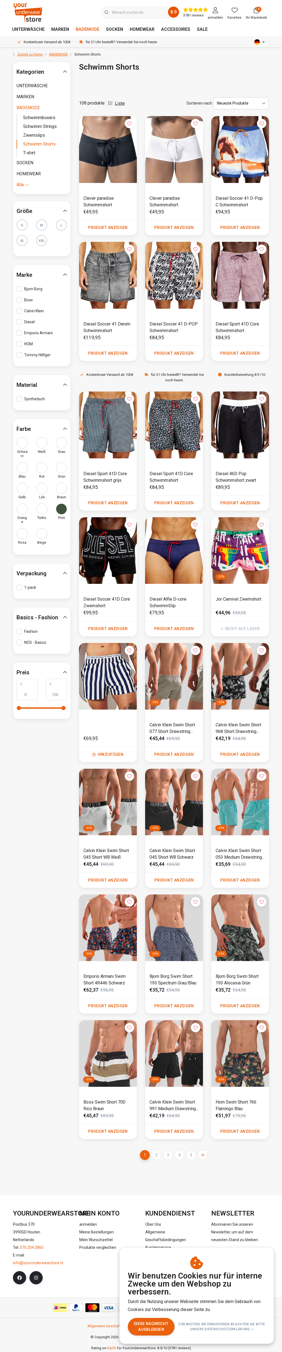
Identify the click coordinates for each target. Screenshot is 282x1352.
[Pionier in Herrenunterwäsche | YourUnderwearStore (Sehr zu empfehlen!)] (28, 12)
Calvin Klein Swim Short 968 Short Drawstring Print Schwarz (238, 728)
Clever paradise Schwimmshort (98, 201)
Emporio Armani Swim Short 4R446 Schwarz (104, 980)
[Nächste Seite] (203, 1155)
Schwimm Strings (40, 126)
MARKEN (60, 29)
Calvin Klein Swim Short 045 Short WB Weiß (106, 854)
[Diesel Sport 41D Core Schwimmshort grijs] (108, 425)
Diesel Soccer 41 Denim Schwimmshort (106, 327)
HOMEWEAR (142, 29)
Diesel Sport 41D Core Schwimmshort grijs (105, 477)
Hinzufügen (111, 754)
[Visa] (109, 1307)
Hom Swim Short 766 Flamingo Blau (236, 1105)
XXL (42, 241)
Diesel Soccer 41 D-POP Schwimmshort (174, 327)
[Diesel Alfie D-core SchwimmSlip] (174, 550)
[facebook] (19, 1277)
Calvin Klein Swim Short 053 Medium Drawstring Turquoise (239, 854)
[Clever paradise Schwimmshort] (108, 149)
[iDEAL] (60, 1307)
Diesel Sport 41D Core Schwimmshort (237, 327)
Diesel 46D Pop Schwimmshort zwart (236, 477)
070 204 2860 (32, 1247)
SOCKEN (114, 29)
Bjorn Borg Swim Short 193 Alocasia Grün (237, 980)
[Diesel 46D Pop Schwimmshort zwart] (240, 425)
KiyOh (111, 1348)
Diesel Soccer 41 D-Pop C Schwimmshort (239, 201)
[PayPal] (76, 1307)
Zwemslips (34, 135)
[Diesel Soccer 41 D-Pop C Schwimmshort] (240, 149)
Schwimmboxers (39, 117)
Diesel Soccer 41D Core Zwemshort (106, 602)
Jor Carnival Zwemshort (238, 599)
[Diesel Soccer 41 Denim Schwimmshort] (108, 275)
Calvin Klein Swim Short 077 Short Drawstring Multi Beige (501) (172, 728)
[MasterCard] (92, 1307)
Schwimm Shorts (39, 144)
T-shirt (29, 152)
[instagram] (36, 1277)
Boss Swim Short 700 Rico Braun (104, 1105)
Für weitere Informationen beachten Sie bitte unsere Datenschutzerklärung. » (222, 1326)
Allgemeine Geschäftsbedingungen (115, 1326)
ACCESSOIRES (175, 29)
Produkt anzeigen (108, 227)
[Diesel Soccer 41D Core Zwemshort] (108, 550)
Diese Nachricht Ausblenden (151, 1326)
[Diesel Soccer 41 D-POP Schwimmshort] (174, 275)
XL (22, 241)
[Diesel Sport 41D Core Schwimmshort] (240, 275)
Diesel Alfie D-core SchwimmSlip (168, 602)
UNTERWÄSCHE (28, 29)
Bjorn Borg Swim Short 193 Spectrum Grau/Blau (173, 980)
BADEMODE (87, 29)
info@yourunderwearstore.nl (38, 1263)
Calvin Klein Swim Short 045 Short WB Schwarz (172, 854)
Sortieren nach (199, 103)
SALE (202, 29)
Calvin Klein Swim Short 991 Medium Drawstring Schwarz (173, 1105)
